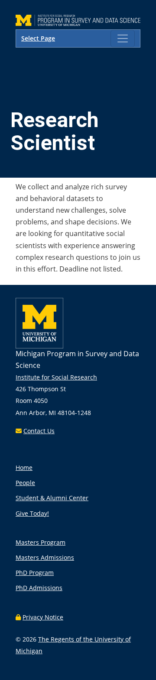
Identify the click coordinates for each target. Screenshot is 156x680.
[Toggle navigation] (122, 38)
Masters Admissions (45, 557)
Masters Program (40, 542)
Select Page (38, 38)
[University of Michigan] (39, 346)
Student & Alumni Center (52, 498)
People (25, 483)
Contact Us (39, 431)
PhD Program (35, 572)
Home (24, 467)
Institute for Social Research (56, 377)
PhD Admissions (39, 588)
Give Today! (32, 513)
